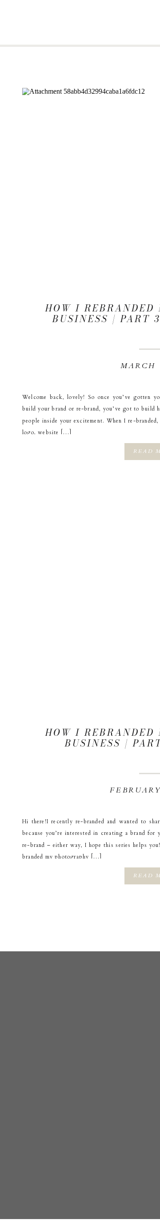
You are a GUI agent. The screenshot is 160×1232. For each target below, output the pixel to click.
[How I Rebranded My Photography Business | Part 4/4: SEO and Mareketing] (89, 155)
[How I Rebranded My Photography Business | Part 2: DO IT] (89, 579)
